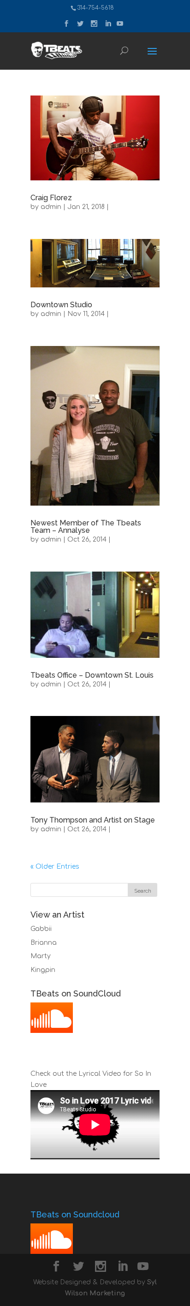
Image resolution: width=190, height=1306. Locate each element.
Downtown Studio (61, 304)
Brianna (43, 942)
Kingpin (42, 969)
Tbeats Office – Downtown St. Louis (92, 675)
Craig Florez (51, 197)
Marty (40, 956)
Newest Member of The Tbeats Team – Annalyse (85, 527)
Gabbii (41, 928)
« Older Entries (54, 866)
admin (51, 206)
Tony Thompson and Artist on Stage (92, 820)
